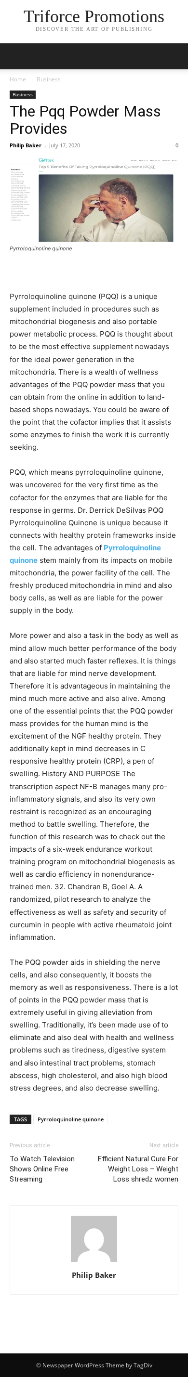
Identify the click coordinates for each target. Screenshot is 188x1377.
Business (49, 79)
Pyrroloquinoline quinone (71, 1119)
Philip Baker (25, 145)
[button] (16, 56)
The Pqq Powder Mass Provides (85, 120)
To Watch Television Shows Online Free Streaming (42, 1169)
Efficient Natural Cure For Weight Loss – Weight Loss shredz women (138, 1169)
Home (18, 79)
